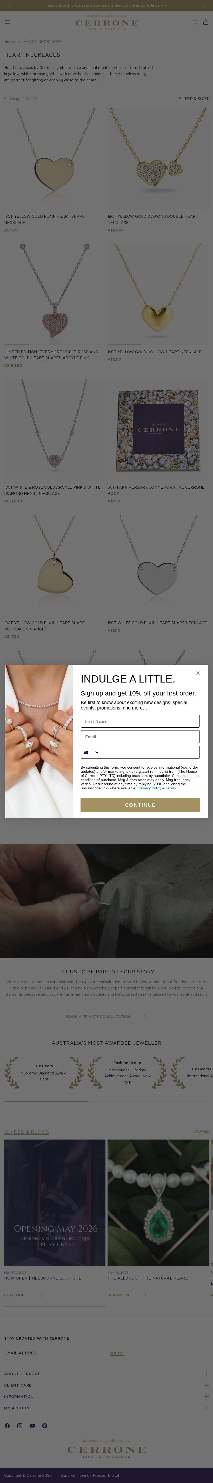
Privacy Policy (150, 788)
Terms (171, 788)
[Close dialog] (198, 673)
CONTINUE (140, 805)
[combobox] (90, 752)
